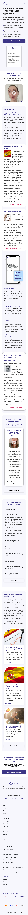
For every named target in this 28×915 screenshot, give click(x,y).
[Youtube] (12, 798)
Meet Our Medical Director (16, 407)
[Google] (22, 798)
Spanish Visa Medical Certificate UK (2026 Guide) (12, 686)
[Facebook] (6, 798)
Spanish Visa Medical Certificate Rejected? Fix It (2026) (14, 648)
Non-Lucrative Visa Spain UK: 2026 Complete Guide (14, 727)
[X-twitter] (19, 798)
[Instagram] (9, 798)
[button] (24, 3)
